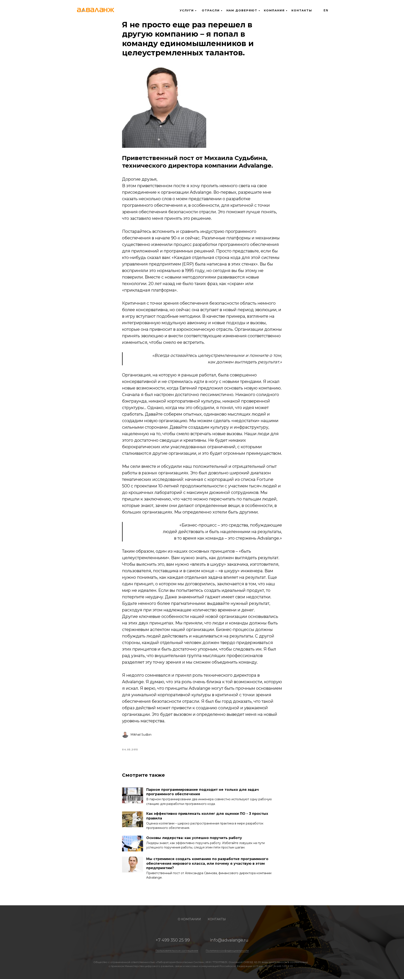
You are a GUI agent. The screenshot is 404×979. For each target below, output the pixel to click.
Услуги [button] (187, 10)
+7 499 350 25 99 (173, 940)
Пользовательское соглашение (176, 950)
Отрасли (210, 10)
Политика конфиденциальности (227, 950)
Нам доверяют (241, 10)
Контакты (301, 10)
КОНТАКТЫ (217, 919)
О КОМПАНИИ (189, 919)
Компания (274, 10)
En (326, 10)
